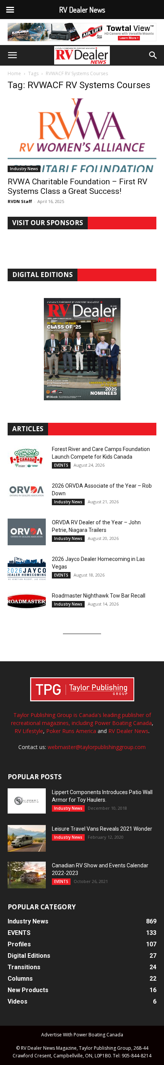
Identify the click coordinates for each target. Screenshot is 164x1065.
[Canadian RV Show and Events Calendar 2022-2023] (27, 875)
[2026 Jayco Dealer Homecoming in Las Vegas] (27, 568)
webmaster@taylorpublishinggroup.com (97, 747)
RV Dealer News (128, 731)
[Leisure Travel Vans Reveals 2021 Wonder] (27, 838)
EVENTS (61, 465)
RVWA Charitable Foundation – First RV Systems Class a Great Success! (77, 186)
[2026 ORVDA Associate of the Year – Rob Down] (27, 495)
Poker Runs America (71, 731)
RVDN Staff (20, 201)
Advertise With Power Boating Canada (82, 1034)
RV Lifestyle (28, 731)
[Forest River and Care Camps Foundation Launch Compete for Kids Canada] (27, 458)
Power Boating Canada (123, 723)
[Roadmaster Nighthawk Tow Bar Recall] (27, 605)
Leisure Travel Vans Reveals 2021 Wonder (102, 829)
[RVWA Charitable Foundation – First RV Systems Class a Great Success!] (82, 135)
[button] (12, 55)
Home (14, 73)
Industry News (24, 168)
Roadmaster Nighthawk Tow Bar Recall (98, 596)
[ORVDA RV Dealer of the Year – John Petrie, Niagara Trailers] (27, 532)
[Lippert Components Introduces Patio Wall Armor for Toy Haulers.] (27, 801)
